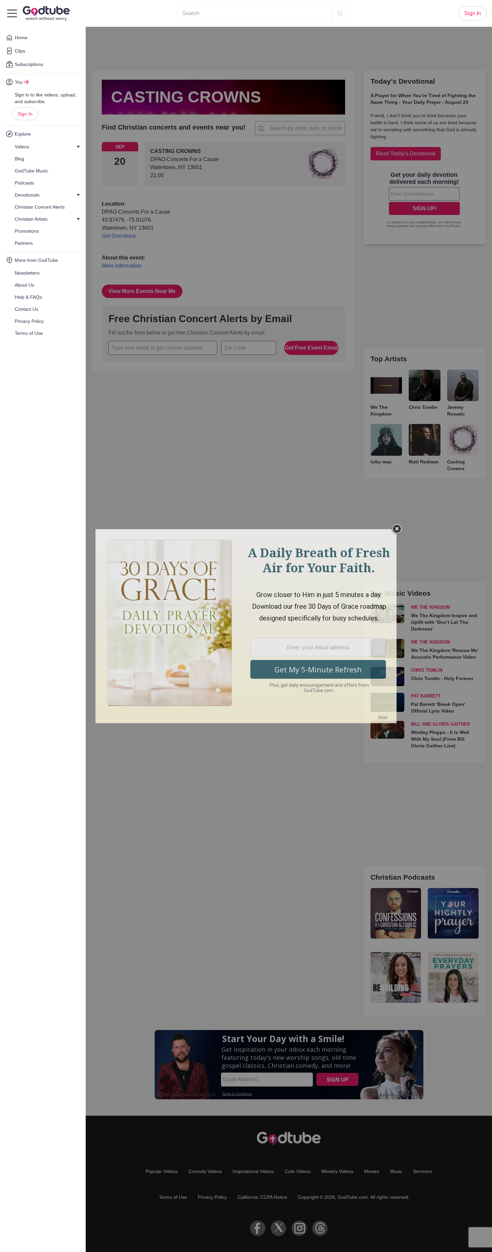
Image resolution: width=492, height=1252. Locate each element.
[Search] (340, 13)
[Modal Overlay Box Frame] (246, 626)
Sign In (25, 114)
